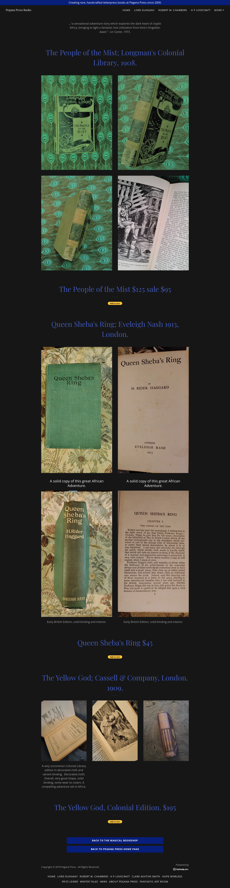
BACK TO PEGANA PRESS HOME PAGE (115, 849)
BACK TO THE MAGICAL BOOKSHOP (115, 840)
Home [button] (52, 876)
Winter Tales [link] (89, 881)
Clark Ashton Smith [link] (146, 876)
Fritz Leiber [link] (70, 881)
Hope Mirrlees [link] (172, 876)
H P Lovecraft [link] (200, 10)
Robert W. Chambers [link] (172, 10)
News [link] (103, 881)
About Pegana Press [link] (123, 881)
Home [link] (126, 10)
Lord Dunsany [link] (144, 10)
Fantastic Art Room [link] (154, 881)
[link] (18, 10)
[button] (219, 10)
